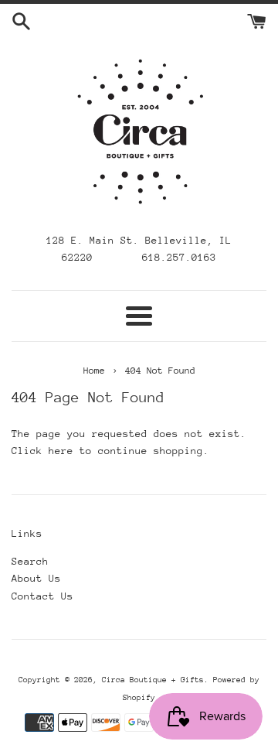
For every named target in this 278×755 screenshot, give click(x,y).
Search (30, 561)
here (61, 450)
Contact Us (42, 596)
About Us (36, 578)
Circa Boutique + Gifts (153, 680)
